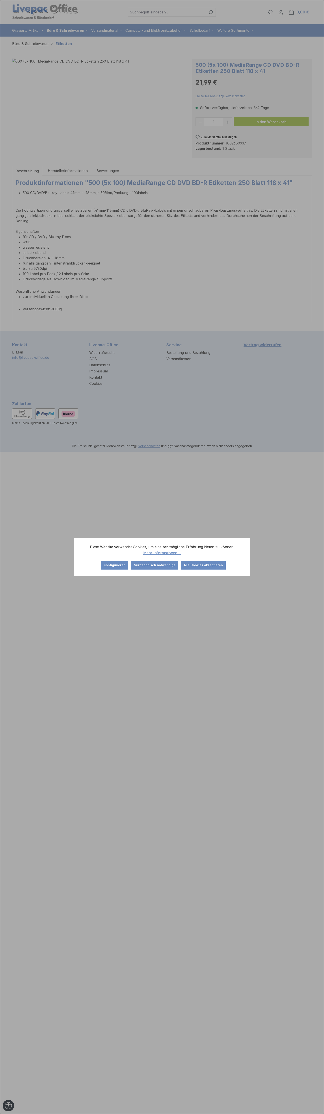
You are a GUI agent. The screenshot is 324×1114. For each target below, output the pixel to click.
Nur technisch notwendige (154, 565)
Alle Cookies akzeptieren (203, 565)
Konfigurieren (114, 565)
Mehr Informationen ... (162, 553)
